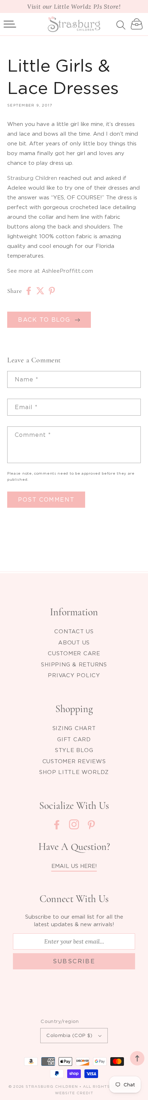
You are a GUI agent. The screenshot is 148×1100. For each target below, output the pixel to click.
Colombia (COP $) (69, 1035)
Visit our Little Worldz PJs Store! (74, 6)
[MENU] (10, 24)
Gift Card (74, 739)
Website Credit (74, 1093)
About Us (74, 642)
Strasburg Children (32, 178)
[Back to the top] (137, 1058)
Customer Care (74, 653)
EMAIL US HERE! (74, 866)
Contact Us (74, 631)
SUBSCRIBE (74, 961)
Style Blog (74, 750)
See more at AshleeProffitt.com (50, 270)
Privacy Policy (74, 675)
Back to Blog (46, 319)
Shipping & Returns (74, 664)
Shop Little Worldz (74, 772)
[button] (10, 24)
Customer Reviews (74, 761)
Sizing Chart (74, 728)
